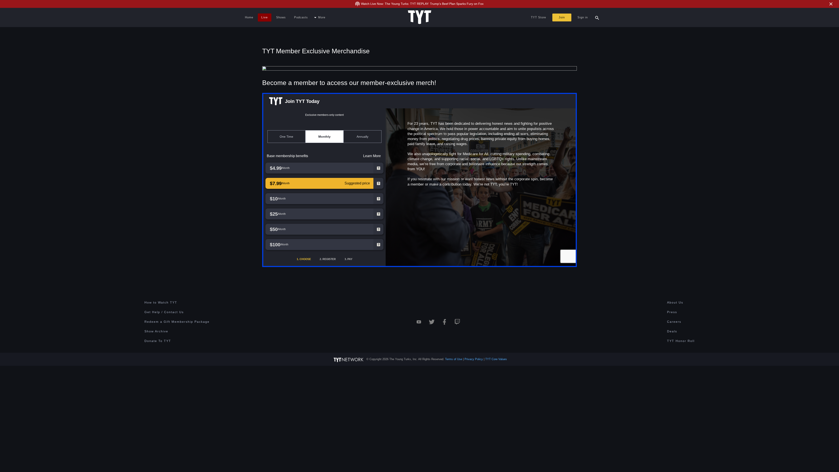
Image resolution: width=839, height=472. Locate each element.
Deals (672, 331)
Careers (674, 321)
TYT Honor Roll (681, 341)
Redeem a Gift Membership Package (177, 321)
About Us (675, 302)
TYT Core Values (496, 359)
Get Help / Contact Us (164, 312)
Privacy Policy (474, 359)
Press (672, 312)
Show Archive (156, 331)
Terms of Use (453, 359)
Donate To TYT (157, 341)
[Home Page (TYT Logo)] (419, 17)
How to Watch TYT (160, 302)
